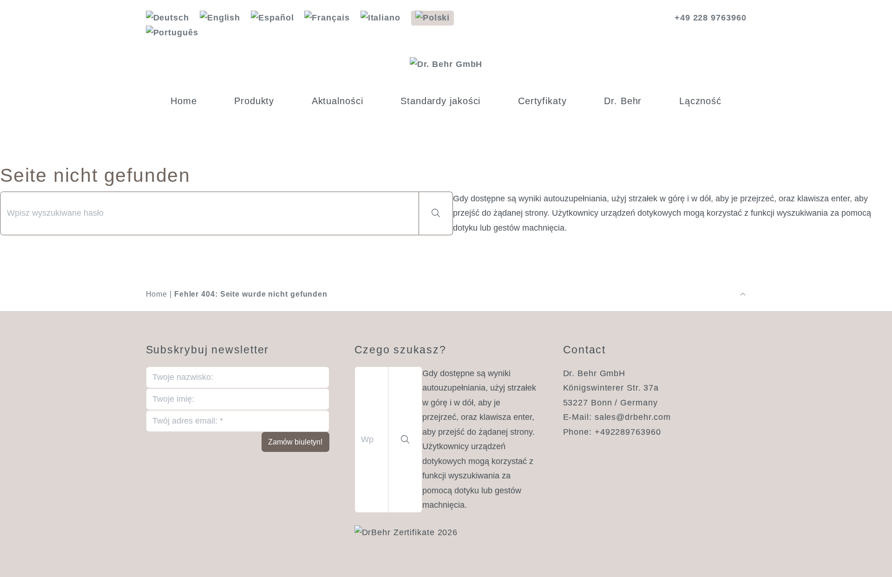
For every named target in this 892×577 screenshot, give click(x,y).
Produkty (254, 101)
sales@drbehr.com (633, 417)
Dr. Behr (623, 101)
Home (184, 101)
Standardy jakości (440, 101)
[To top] (743, 294)
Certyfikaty (542, 101)
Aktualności (337, 101)
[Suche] (436, 214)
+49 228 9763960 (711, 17)
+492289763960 (628, 432)
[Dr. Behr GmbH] (446, 64)
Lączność (700, 101)
